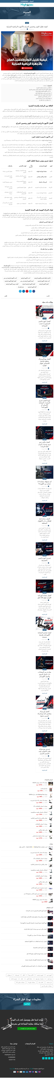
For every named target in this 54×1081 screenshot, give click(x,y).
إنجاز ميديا (12, 1068)
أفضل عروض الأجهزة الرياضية (12, 284)
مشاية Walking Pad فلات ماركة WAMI (38, 794)
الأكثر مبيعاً (30, 975)
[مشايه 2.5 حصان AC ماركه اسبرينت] (50, 801)
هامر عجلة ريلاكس (43, 830)
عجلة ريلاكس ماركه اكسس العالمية (39, 818)
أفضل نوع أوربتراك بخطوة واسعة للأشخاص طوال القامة (34, 916)
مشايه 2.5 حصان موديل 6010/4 (40, 782)
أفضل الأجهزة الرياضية (44, 284)
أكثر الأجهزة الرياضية (32, 287)
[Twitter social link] (30, 291)
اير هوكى (9, 975)
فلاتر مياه (41, 982)
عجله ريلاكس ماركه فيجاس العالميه (39, 864)
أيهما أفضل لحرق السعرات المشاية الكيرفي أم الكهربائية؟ (33, 923)
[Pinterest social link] (27, 291)
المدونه (25, 14)
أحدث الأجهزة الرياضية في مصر (10, 278)
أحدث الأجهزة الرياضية (25, 278)
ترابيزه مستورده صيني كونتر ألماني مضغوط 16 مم (35, 893)
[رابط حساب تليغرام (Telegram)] (20, 291)
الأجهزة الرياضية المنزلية (29, 73)
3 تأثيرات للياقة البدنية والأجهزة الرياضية (42, 278)
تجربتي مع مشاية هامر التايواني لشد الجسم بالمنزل (44, 751)
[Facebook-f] (52, 1058)
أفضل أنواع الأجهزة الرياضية (10, 281)
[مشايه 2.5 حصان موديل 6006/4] (50, 901)
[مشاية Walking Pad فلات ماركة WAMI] (50, 796)
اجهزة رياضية (40, 975)
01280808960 (24, 1)
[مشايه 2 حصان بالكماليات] (50, 825)
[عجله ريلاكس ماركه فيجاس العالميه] (50, 865)
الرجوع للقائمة (27, 296)
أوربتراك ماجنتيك (43, 182)
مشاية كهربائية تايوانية (42, 171)
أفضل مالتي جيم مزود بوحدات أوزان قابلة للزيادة (44, 444)
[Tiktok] (43, 1058)
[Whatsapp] (49, 1058)
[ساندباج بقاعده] (50, 790)
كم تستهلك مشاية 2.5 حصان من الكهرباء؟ (37, 935)
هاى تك (31, 1068)
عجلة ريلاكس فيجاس (42, 176)
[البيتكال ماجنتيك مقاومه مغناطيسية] (50, 813)
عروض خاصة (14, 978)
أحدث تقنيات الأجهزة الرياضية (44, 281)
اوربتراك (17, 975)
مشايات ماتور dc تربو (47, 986)
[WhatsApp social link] (2, 5)
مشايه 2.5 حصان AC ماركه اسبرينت (38, 800)
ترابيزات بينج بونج (40, 978)
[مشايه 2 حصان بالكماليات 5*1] (50, 807)
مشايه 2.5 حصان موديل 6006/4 (40, 899)
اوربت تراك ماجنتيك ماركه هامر (40, 836)
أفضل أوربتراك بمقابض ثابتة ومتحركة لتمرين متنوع (44, 714)
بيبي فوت (49, 978)
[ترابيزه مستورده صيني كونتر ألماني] (50, 889)
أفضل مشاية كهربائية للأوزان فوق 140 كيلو (37, 953)
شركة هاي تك (21, 287)
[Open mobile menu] (52, 4)
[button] (27, 1028)
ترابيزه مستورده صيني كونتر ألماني (39, 887)
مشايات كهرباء (31, 982)
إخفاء (45, 85)
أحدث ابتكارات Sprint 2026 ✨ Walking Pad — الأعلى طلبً (33, 847)
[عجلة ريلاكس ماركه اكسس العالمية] (50, 819)
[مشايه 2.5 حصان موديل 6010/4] (50, 784)
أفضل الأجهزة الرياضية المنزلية (28, 284)
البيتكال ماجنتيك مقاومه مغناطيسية (39, 812)
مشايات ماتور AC (20, 982)
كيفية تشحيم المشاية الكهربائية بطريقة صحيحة (44, 635)
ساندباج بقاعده (44, 788)
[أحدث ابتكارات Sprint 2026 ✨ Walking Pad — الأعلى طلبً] (50, 848)
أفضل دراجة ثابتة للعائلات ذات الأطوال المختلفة (44, 521)
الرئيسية (28, 14)
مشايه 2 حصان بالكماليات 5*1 (40, 806)
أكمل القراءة (44, 340)
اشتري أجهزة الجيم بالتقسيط (40, 947)
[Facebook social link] (3, 5)
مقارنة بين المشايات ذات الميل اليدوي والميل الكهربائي (44, 674)
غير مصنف (49, 982)
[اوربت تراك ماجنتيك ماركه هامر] (50, 837)
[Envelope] (46, 1058)
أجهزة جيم (49, 975)
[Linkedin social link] (23, 291)
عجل (22, 978)
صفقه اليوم (29, 978)
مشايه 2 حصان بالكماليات (41, 824)
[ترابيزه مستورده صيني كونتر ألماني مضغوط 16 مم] (50, 895)
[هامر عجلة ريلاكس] (50, 831)
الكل (24, 975)
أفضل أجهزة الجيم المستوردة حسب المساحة (44, 323)
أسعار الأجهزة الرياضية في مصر (26, 281)
